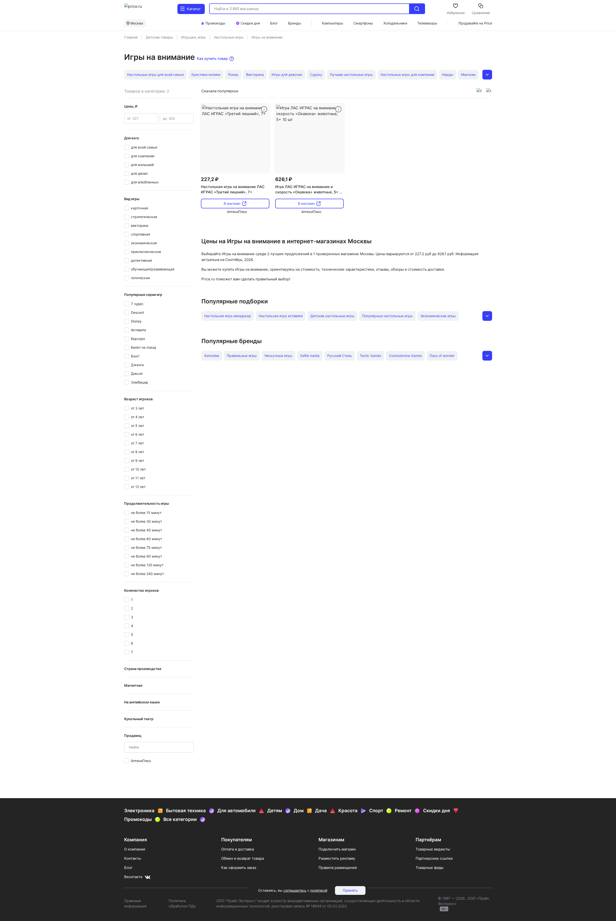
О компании (134, 849)
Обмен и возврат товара (242, 858)
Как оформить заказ (238, 867)
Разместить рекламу (337, 858)
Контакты (132, 858)
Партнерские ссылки (434, 858)
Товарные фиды (429, 867)
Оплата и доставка (237, 849)
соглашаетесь (294, 890)
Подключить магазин (337, 849)
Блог (128, 867)
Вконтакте (133, 876)
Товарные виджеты (433, 849)
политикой (318, 890)
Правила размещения (338, 867)
